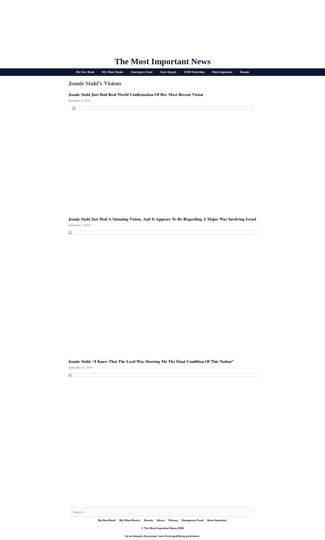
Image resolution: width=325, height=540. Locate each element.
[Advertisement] (162, 30)
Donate (244, 72)
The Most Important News (163, 61)
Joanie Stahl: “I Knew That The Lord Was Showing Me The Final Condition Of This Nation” (151, 361)
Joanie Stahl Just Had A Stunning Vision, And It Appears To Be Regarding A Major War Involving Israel (162, 219)
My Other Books (112, 72)
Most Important (222, 72)
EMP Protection (194, 72)
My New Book (85, 72)
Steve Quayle (168, 72)
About (161, 520)
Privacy (173, 520)
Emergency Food (142, 72)
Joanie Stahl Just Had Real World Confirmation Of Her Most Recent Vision (135, 94)
